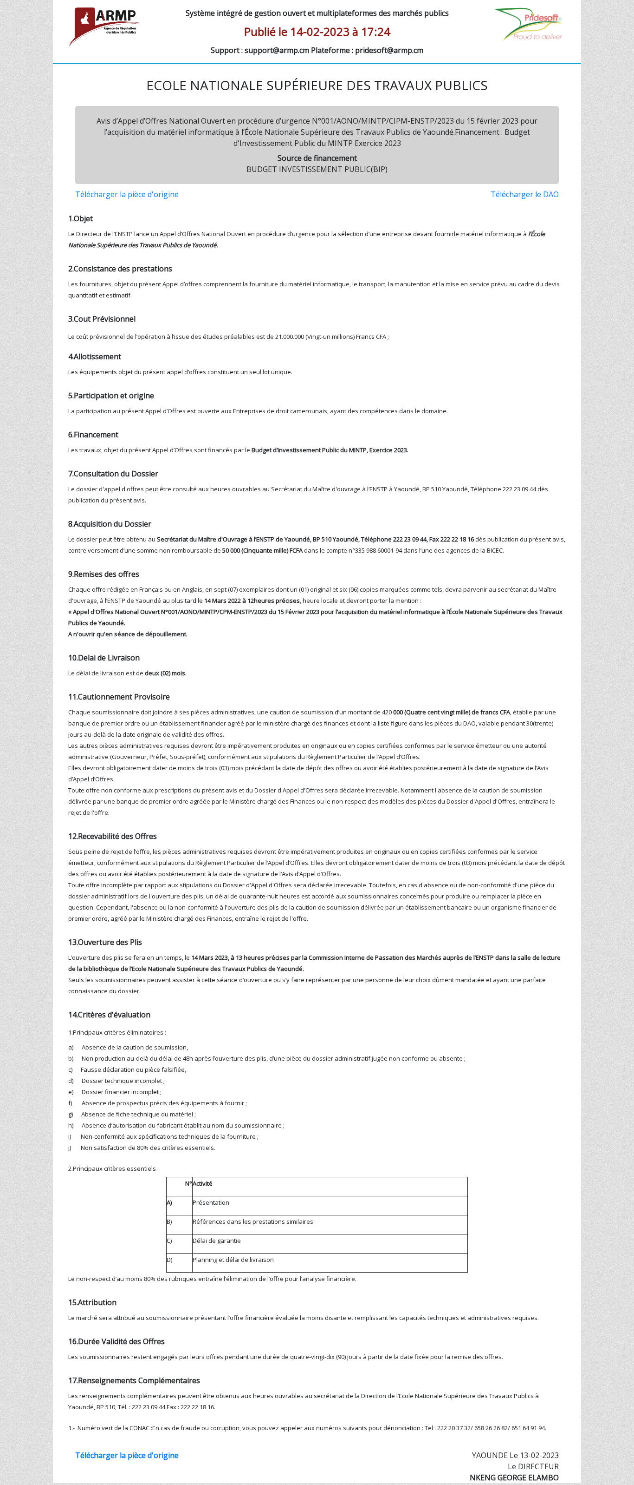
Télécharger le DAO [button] (525, 194)
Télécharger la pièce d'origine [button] (127, 194)
